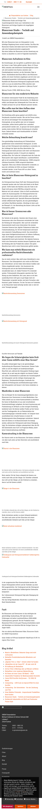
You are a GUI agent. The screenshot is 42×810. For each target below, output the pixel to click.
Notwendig (9, 799)
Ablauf (4, 756)
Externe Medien (30, 799)
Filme (3, 752)
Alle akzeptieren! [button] (8, 806)
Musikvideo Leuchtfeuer (27, 600)
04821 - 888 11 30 (14, 2)
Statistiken (19, 799)
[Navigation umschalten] (38, 7)
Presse (4, 769)
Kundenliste (5, 777)
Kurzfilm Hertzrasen (8, 354)
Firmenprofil (6, 773)
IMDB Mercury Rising (23, 90)
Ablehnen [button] (33, 806)
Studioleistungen (7, 748)
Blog (3, 760)
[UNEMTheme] (7, 7)
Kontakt (29, 2)
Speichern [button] (20, 806)
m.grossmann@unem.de (19, 730)
